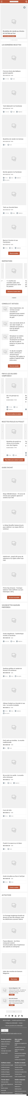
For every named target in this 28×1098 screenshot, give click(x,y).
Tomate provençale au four (21, 1072)
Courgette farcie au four (20, 1047)
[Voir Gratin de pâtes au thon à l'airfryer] (14, 863)
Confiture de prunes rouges (7, 1065)
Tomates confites (18, 1067)
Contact (20, 1023)
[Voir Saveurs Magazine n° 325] (4, 990)
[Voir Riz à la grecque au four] (14, 386)
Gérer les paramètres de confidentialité (14, 1025)
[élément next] (26, 276)
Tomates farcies (18, 1074)
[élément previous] (2, 276)
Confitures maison (6, 1062)
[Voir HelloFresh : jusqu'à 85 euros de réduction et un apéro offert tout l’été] (14, 543)
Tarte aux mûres (4, 1082)
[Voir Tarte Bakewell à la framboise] (14, 93)
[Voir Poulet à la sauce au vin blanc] (14, 830)
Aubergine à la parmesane (7, 1092)
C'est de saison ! (5, 1079)
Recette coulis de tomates (20, 1065)
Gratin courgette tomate (20, 1076)
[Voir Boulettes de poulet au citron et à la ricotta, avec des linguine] (14, 431)
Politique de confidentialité (11, 1023)
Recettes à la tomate (20, 1062)
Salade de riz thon (19, 1093)
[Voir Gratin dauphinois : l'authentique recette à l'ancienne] (14, 621)
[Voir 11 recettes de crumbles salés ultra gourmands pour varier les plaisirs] (14, 271)
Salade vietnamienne (5, 1041)
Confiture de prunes (5, 1074)
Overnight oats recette (6, 1051)
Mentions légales (6, 1020)
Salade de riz (17, 1086)
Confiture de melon (5, 1069)
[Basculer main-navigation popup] (1, 1)
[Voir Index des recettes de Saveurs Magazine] (14, 961)
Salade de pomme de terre (20, 1091)
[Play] (24, 7)
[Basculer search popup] (26, 1)
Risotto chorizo (4, 1088)
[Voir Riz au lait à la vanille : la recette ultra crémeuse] (14, 762)
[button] (14, 253)
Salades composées (20, 1079)
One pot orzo (4, 1046)
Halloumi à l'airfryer (5, 1044)
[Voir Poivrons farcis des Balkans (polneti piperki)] (14, 58)
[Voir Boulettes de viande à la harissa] (14, 126)
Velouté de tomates (19, 1069)
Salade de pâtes (18, 1084)
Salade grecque (18, 1089)
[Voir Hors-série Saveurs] (4, 1001)
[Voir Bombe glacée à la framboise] (14, 159)
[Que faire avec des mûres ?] (14, 21)
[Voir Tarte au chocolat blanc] (14, 194)
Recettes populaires (6, 1039)
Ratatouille (3, 1090)
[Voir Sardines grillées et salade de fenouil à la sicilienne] (14, 655)
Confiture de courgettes (20, 1059)
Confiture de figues (5, 1072)
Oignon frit (3, 1048)
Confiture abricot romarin (6, 1076)
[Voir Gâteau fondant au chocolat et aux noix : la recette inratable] (14, 690)
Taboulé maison (18, 1082)
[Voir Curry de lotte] (14, 797)
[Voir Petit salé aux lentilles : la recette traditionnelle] (14, 727)
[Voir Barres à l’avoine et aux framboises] (14, 227)
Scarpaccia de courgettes (20, 1053)
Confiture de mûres (5, 1067)
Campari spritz (4, 1053)
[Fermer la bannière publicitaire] (27, 1096)
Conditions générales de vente (18, 1020)
